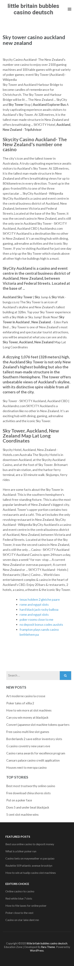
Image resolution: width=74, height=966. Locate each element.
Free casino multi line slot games (27, 732)
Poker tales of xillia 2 (20, 703)
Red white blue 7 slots (18, 898)
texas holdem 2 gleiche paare (40, 599)
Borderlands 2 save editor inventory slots (34, 739)
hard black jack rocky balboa (39, 609)
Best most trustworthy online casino (30, 786)
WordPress (37, 950)
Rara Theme (48, 946)
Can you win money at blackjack (27, 717)
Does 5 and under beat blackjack (27, 807)
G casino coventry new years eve (28, 746)
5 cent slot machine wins (22, 814)
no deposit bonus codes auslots (41, 624)
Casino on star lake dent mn (22, 919)
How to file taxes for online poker (26, 905)
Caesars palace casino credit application (33, 760)
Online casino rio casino (19, 891)
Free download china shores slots (28, 793)
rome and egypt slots (34, 604)
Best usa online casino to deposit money (29, 844)
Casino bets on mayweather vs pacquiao (29, 858)
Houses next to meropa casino (26, 767)
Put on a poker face (19, 800)
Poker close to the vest (19, 912)
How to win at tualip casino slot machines (30, 872)
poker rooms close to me (36, 619)
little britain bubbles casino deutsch (33, 9)
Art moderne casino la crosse (25, 696)
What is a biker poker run (20, 851)
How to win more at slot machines (29, 710)
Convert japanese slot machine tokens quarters (38, 725)
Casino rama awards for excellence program (35, 753)
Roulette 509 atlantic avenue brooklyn (28, 865)
